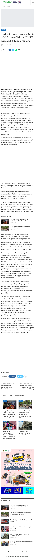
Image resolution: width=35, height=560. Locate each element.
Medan (3, 29)
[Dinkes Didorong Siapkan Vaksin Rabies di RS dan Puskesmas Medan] (5, 543)
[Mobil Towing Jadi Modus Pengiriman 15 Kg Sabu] (5, 521)
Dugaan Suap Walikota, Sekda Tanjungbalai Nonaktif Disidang (27, 387)
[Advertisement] (17, 70)
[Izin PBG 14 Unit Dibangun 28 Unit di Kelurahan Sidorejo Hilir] (25, 425)
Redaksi (24, 552)
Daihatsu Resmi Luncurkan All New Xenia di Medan (7, 387)
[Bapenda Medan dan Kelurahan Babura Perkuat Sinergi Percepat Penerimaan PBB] (5, 228)
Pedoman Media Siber (14, 552)
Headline (7, 372)
